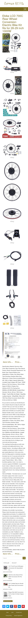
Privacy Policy (9, 615)
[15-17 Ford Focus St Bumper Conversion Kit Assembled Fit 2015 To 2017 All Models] (5, 567)
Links (12, 612)
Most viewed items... (8, 601)
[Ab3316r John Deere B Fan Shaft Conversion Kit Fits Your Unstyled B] (5, 576)
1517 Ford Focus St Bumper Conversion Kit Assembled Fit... (15, 568)
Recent (14, 563)
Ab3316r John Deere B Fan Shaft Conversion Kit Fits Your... (15, 576)
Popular (6, 563)
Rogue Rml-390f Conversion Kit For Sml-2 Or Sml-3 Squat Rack (16, 594)
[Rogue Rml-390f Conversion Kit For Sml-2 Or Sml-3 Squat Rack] (5, 593)
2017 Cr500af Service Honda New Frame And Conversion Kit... (15, 585)
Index (7, 612)
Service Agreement (18, 615)
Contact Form (19, 612)
